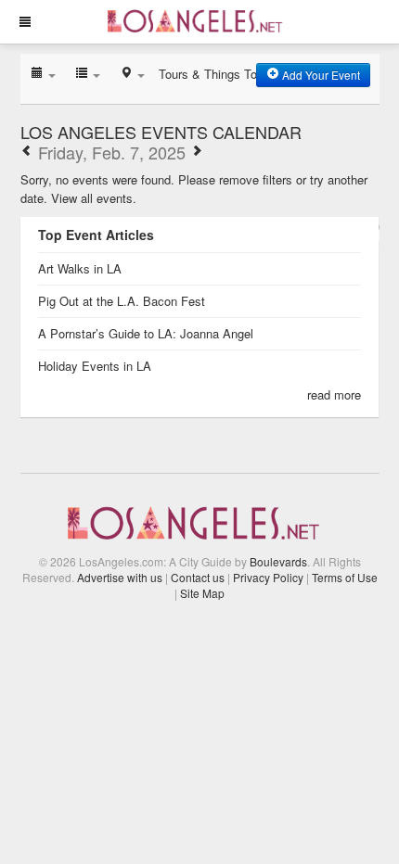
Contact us (198, 577)
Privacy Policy (268, 577)
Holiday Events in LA (94, 366)
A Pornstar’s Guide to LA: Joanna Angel (145, 333)
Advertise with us (119, 577)
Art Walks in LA (80, 268)
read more (334, 394)
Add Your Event (319, 75)
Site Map (202, 593)
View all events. (93, 198)
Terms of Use (345, 577)
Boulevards (278, 561)
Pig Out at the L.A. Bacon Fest (121, 301)
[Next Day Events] (196, 152)
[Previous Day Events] (26, 152)
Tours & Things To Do (217, 74)
